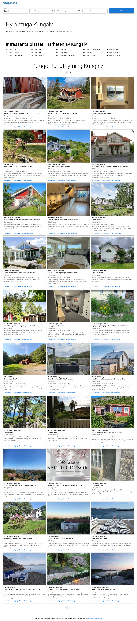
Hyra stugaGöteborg (113, 52)
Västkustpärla (97, 219)
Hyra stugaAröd (86, 52)
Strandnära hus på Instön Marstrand (61, 379)
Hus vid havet (8, 432)
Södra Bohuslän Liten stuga (101, 113)
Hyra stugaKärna (62, 49)
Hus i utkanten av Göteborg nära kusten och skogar (110, 166)
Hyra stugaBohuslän (114, 55)
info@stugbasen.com (95, 618)
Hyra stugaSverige (37, 55)
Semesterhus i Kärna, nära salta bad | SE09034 (20, 273)
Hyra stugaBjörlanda (13, 52)
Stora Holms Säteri (98, 485)
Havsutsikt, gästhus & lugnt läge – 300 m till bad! (21, 326)
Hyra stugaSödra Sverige (14, 55)
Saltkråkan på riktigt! (99, 538)
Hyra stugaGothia (37, 52)
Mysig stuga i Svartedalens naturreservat (62, 113)
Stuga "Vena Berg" (10, 379)
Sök (121, 11)
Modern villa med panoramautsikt (103, 589)
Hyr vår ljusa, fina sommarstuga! (59, 166)
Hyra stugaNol (36, 49)
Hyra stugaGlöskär (62, 52)
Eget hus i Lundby (98, 273)
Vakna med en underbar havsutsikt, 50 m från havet (22, 113)
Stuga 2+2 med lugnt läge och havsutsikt (62, 273)
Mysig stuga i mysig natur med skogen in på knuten (110, 326)
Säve (60, 31)
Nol (64, 31)
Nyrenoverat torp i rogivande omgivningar (18, 166)
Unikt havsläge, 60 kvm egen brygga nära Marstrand (22, 589)
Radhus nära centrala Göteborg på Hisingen (63, 219)
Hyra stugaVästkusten (88, 55)
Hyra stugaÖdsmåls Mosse (90, 49)
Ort (5, 8)
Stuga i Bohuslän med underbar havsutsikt (107, 432)
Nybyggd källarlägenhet (56, 326)
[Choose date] (52, 11)
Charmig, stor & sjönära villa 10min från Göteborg (65, 589)
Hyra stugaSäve (11, 49)
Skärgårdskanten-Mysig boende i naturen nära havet (22, 219)
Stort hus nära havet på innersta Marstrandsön (20, 485)
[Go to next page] (73, 72)
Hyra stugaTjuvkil (113, 49)
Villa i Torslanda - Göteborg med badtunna (18, 538)
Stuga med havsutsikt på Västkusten (61, 538)
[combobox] (14, 11)
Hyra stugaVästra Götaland (65, 55)
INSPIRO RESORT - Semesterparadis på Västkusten (66, 485)
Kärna (70, 31)
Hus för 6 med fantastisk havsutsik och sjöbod (108, 379)
